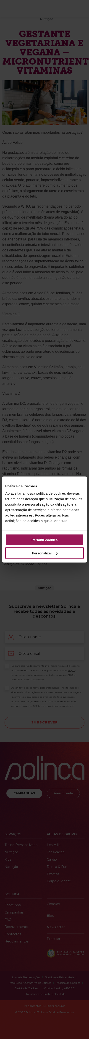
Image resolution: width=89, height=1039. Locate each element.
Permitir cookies (44, 540)
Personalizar (42, 553)
